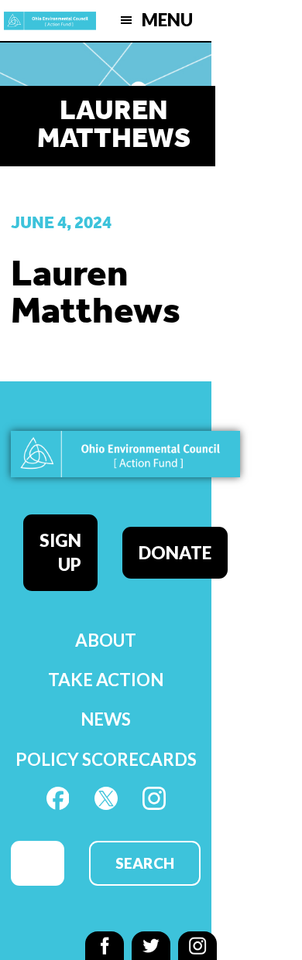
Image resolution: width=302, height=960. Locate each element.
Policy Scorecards (106, 759)
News (106, 719)
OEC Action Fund (50, 20)
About (105, 640)
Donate (175, 552)
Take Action (105, 679)
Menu (167, 19)
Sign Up (60, 552)
